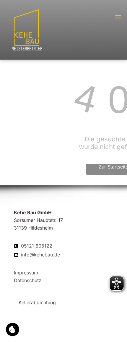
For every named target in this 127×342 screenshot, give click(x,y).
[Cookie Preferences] (12, 329)
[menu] (118, 17)
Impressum (26, 273)
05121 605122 (36, 246)
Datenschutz (27, 280)
